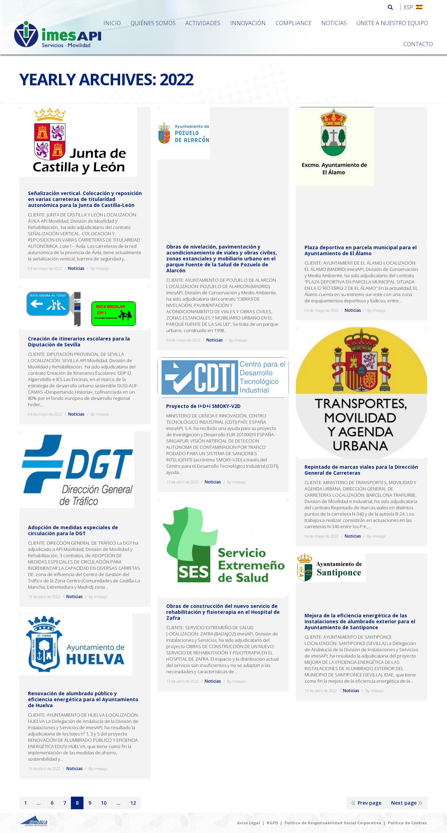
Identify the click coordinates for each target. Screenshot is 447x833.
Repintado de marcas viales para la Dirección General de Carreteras (361, 470)
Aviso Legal (248, 822)
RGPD (272, 822)
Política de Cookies (407, 822)
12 (133, 802)
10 (104, 802)
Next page (404, 802)
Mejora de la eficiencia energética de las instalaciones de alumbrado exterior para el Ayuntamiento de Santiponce (360, 621)
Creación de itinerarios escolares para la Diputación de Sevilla (79, 341)
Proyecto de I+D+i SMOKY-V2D (203, 406)
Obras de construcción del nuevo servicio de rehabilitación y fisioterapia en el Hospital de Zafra (223, 612)
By (99, 268)
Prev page (369, 802)
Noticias (76, 268)
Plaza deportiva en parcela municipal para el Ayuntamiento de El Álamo (361, 250)
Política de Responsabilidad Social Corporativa (333, 822)
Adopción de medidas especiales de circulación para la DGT (73, 530)
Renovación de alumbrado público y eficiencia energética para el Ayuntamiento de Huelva (83, 699)
